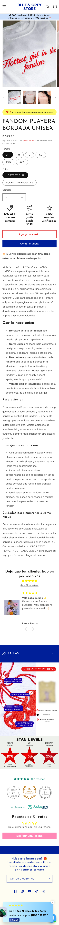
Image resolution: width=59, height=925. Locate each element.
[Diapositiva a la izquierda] (3, 97)
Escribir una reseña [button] (29, 835)
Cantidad (6, 190)
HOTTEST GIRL (15, 175)
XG (41, 155)
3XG (22, 162)
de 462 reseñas (29, 585)
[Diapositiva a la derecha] (55, 97)
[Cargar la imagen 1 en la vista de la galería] (14, 97)
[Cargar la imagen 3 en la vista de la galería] (44, 97)
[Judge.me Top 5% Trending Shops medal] (45, 792)
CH (8, 155)
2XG (8, 162)
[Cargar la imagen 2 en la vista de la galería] (29, 97)
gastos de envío (30, 141)
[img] (29, 581)
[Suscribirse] (48, 879)
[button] (4, 6)
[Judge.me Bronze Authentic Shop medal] (29, 792)
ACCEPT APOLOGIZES (19, 182)
